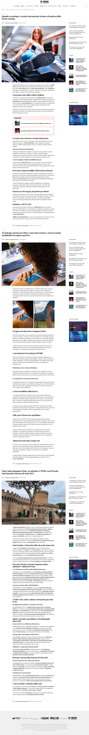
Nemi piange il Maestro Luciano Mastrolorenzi (81, 75)
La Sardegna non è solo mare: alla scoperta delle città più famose (81, 90)
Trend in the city (74, 117)
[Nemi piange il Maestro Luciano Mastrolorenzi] (71, 76)
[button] (86, 6)
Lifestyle (3, 14)
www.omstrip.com (34, 457)
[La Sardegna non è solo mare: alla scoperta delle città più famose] (71, 90)
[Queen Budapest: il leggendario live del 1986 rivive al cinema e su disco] (71, 82)
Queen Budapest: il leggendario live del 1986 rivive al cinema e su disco (81, 82)
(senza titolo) (73, 111)
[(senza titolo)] (78, 110)
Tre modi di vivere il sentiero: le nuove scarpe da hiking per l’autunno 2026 (81, 60)
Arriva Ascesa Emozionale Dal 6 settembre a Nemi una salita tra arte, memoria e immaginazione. (77, 32)
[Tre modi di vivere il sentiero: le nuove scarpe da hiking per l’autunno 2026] (71, 60)
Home (3, 9)
